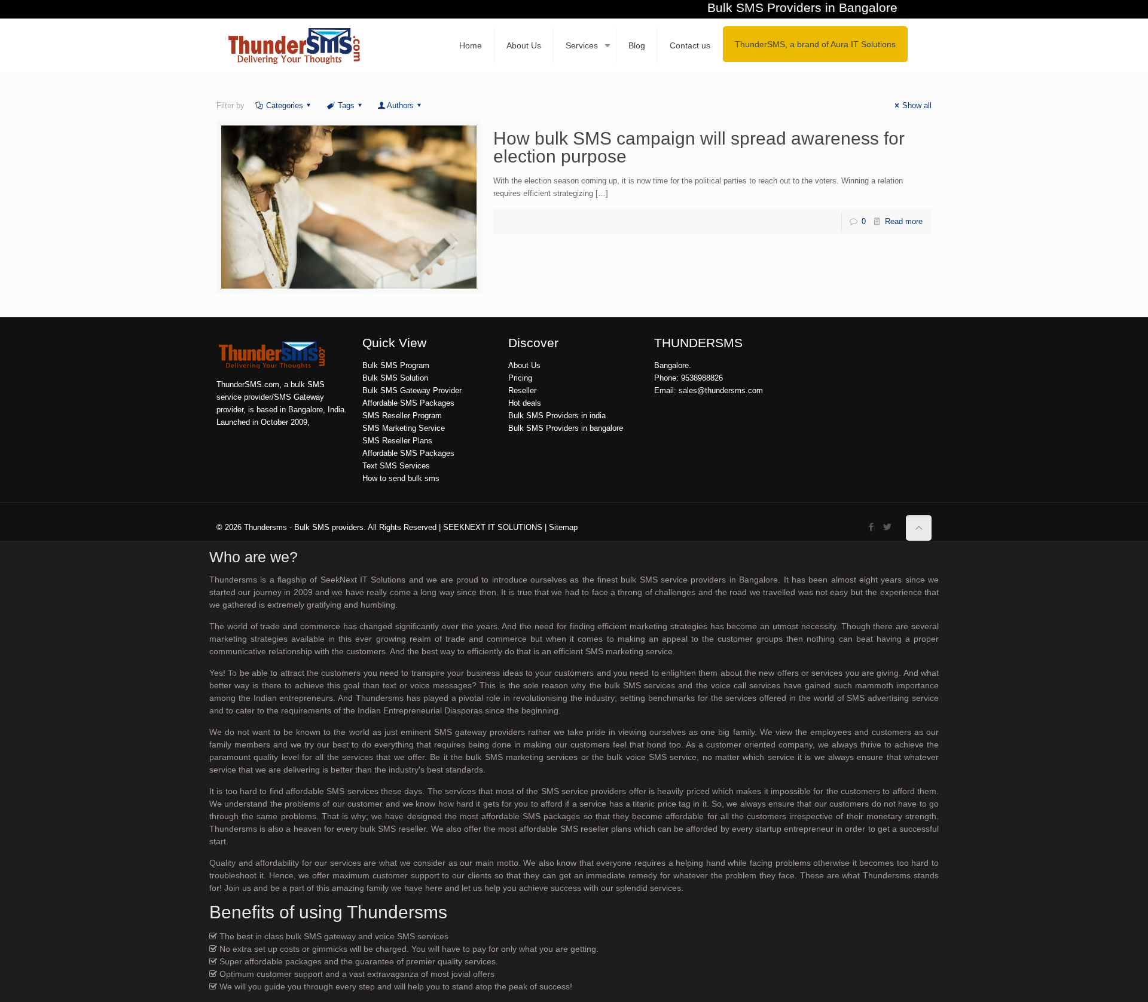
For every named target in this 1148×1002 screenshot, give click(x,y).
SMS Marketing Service (403, 428)
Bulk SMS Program (395, 365)
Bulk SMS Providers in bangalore (565, 428)
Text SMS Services (396, 465)
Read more (904, 221)
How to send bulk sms (400, 478)
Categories (284, 105)
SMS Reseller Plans (397, 440)
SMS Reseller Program (402, 415)
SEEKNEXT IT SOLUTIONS (492, 527)
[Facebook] (871, 527)
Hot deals (524, 403)
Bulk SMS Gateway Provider (412, 390)
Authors (400, 105)
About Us (524, 365)
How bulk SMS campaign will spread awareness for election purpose (699, 147)
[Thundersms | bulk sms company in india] (294, 45)
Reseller (522, 390)
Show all (917, 105)
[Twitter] (887, 527)
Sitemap (563, 527)
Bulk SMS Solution (395, 377)
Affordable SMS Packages (408, 403)
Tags (346, 105)
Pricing (520, 377)
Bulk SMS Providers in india (557, 415)
